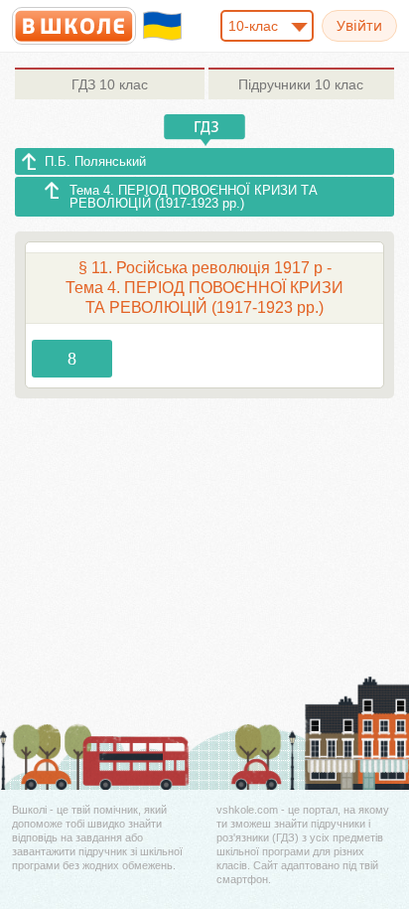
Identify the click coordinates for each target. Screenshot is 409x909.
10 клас (109, 84)
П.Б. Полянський (95, 161)
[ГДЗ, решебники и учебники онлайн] (74, 26)
